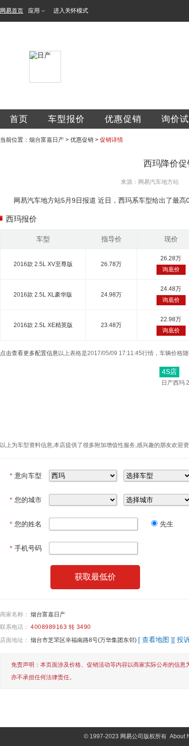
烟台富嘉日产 (46, 139)
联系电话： (14, 627)
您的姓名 (26, 524)
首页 (19, 119)
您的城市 (26, 500)
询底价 (171, 269)
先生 (166, 524)
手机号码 (26, 548)
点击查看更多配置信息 (29, 353)
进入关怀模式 (70, 10)
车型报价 (66, 119)
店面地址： (14, 640)
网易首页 (11, 10)
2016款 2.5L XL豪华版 (43, 294)
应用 (34, 10)
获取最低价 (95, 577)
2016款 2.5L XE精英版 (43, 325)
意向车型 (26, 475)
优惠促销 (123, 119)
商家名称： (14, 614)
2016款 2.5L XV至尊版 (43, 264)
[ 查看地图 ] (155, 639)
